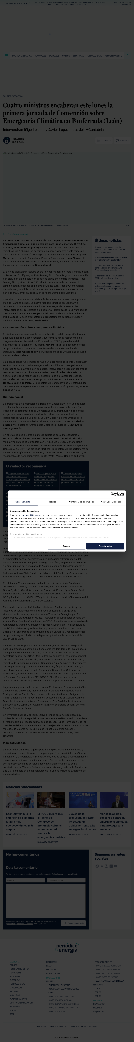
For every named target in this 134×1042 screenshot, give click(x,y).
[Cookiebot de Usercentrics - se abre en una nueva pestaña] (112, 494)
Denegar (66, 546)
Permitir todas (105, 546)
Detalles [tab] (52, 502)
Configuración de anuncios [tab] (81, 502)
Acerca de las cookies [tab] (111, 502)
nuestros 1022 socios (31, 515)
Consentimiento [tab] (22, 502)
